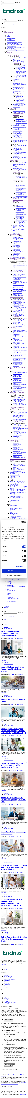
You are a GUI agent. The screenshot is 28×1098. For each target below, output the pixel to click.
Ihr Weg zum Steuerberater (19, 111)
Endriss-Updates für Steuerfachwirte (17, 356)
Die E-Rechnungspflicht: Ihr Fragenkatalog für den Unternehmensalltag (11, 633)
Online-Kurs (15, 445)
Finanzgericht (7, 980)
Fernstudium (15, 239)
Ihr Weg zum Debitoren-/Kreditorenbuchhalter (20, 425)
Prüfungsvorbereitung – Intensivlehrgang (18, 150)
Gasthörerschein (16, 107)
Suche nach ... (18, 2)
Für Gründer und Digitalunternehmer (15, 50)
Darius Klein (20, 638)
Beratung (9, 593)
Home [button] (5, 31)
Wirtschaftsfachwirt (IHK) (16, 234)
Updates (14, 383)
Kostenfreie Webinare (18, 105)
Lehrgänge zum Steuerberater (19, 112)
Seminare (9, 502)
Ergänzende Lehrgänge (21, 121)
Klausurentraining (20, 119)
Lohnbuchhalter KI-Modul (19, 315)
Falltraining (18, 73)
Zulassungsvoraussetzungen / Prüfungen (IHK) (19, 385)
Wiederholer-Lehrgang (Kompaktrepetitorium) (18, 288)
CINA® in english (17, 468)
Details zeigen (19, 566)
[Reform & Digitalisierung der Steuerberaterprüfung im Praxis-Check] (12, 819)
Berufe (8, 599)
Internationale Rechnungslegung (14, 42)
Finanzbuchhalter (14, 143)
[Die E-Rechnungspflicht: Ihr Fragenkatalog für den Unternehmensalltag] (12, 654)
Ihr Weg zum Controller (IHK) (20, 162)
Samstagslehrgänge (20, 99)
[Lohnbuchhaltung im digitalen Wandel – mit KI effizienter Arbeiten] (12, 688)
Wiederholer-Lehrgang (21, 75)
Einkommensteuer (8, 985)
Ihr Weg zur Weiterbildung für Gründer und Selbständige (20, 398)
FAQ (14, 89)
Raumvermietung (11, 590)
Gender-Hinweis (7, 1004)
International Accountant (15, 476)
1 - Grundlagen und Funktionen (20, 210)
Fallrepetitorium (16, 344)
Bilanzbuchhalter (14, 485)
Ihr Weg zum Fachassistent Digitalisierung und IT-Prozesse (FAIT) (20, 265)
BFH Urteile (6, 983)
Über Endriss (10, 597)
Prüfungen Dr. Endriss (18, 88)
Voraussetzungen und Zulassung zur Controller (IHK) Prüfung (18, 227)
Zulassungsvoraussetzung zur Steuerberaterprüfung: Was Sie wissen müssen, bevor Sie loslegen (13, 731)
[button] (15, 21)
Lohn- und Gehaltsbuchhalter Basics (18, 316)
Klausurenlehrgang (17, 281)
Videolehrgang (16, 323)
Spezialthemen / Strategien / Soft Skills (16, 47)
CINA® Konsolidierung (18, 469)
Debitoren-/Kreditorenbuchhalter (17, 421)
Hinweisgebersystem (11, 601)
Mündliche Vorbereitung (21, 120)
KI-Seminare (10, 39)
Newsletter (6, 606)
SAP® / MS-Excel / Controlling (14, 44)
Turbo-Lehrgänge (20, 103)
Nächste (5, 624)
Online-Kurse (16, 267)
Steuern (8, 36)
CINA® (14, 467)
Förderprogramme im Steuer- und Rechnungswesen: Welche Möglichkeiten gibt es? (14, 765)
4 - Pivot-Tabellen (20, 221)
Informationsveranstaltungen (19, 76)
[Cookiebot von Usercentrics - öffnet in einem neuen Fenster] (20, 522)
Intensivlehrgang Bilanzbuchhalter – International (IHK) (17, 381)
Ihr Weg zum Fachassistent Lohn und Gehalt (19, 275)
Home (5, 619)
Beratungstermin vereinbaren (19, 104)
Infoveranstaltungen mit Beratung (14, 579)
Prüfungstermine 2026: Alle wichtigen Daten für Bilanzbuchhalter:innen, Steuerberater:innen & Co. (11, 902)
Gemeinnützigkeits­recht (12, 43)
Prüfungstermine (16, 243)
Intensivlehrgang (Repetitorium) (16, 335)
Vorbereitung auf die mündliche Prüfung (20, 69)
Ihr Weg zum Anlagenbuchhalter (17, 443)
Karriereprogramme (11, 46)
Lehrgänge (9, 52)
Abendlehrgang (16, 322)
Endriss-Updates (10, 48)
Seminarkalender (13, 505)
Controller (12, 488)
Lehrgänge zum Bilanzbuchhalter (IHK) (18, 61)
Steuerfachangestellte (14, 475)
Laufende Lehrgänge (17, 93)
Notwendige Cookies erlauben (14, 575)
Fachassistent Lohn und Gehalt (17, 271)
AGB (5, 997)
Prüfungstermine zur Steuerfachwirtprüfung (18, 361)
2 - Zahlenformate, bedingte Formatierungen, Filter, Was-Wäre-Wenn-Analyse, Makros (21, 214)
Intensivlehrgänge (17, 63)
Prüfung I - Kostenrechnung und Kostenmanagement (20, 184)
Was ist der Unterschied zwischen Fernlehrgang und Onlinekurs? (17, 482)
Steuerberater (13, 108)
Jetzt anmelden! (22, 1094)
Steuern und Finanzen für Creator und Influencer (18, 416)
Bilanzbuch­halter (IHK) (15, 55)
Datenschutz (6, 1000)
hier (1, 1017)
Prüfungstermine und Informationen (17, 129)
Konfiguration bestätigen (9, 1064)
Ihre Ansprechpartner (12, 591)
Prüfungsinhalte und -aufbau (19, 81)
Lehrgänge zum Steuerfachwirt (20, 331)
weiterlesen (3, 660)
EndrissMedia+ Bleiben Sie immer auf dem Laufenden (16, 508)
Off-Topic (6, 987)
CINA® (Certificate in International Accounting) (19, 465)
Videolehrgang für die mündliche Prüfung (21, 72)
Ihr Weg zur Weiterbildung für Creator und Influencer (20, 413)
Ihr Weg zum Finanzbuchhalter (20, 145)
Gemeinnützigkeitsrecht (15, 516)
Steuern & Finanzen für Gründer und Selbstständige (19, 401)
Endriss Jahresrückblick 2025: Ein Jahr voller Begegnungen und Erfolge (14, 939)
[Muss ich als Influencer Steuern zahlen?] (12, 716)
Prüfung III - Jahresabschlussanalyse (21, 191)
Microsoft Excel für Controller (20, 197)
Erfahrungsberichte (8, 977)
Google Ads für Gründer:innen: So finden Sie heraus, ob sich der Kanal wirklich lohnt (14, 867)
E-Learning (6, 608)
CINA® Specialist (17, 471)
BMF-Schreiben (7, 981)
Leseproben (9, 583)
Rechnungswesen (11, 38)
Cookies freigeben (8, 1019)
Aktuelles (9, 35)
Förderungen (10, 585)
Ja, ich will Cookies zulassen (14, 570)
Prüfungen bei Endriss (18, 180)
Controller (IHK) (14, 160)
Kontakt (8, 594)
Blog (8, 589)
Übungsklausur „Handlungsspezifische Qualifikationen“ (18, 252)
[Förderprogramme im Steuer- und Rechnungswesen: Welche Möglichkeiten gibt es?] (12, 785)
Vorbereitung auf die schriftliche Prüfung (20, 66)
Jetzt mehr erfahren (8, 1021)
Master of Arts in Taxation (19, 125)
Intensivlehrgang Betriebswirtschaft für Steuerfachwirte (18, 341)
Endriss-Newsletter (8, 628)
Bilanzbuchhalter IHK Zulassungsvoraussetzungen (19, 83)
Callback (9, 595)
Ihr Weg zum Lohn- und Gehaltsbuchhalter (18, 300)
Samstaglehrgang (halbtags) (20, 101)
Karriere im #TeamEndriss (13, 598)
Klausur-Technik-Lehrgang (19, 343)
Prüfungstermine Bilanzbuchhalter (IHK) (18, 86)
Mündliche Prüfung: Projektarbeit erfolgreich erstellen (21, 177)
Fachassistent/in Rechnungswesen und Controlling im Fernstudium (18, 256)
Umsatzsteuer (7, 984)
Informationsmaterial (17, 77)
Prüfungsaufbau (16, 245)
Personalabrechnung (11, 40)
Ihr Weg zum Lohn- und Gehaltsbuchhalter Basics (18, 320)
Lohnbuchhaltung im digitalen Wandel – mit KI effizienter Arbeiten (12, 669)
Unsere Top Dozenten (18, 141)
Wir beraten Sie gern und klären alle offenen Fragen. (13, 1083)
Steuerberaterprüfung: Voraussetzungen (18, 131)
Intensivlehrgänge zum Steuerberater (18, 114)
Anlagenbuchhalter (14, 440)
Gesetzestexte (16, 79)
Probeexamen (16, 346)
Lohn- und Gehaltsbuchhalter (16, 297)
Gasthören (9, 581)
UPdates (15, 80)
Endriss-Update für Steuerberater (17, 135)
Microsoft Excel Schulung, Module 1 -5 (21, 207)
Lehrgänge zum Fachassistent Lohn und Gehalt (19, 277)
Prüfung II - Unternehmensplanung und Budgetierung (21, 188)
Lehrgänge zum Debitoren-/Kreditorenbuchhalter (20, 427)
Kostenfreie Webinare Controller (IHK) (18, 171)
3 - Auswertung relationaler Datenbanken (21, 219)
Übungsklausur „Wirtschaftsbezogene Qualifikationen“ (18, 248)
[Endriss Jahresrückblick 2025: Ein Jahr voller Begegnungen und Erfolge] (12, 959)
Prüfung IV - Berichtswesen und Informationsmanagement (21, 195)
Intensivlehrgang (16, 279)
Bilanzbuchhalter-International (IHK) (18, 486)
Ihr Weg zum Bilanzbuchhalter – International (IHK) (20, 373)
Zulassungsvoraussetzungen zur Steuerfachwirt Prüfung (19, 358)
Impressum (6, 998)
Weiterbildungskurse (8, 32)
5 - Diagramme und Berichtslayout (20, 223)
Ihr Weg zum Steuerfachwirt (19, 330)
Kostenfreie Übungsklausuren (20, 140)
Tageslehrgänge (19, 96)
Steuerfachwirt (13, 327)
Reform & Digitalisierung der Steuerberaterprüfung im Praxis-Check (13, 800)
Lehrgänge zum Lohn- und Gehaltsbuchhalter (19, 303)
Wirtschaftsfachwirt (14, 500)
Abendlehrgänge (19, 97)
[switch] (24, 551)
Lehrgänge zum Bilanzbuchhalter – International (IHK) (17, 377)
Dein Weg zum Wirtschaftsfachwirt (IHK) (19, 238)
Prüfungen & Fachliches (9, 979)
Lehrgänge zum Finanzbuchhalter (17, 147)
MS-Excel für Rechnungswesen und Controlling (18, 200)
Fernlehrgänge (10, 479)
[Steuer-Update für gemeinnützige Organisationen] (12, 851)
